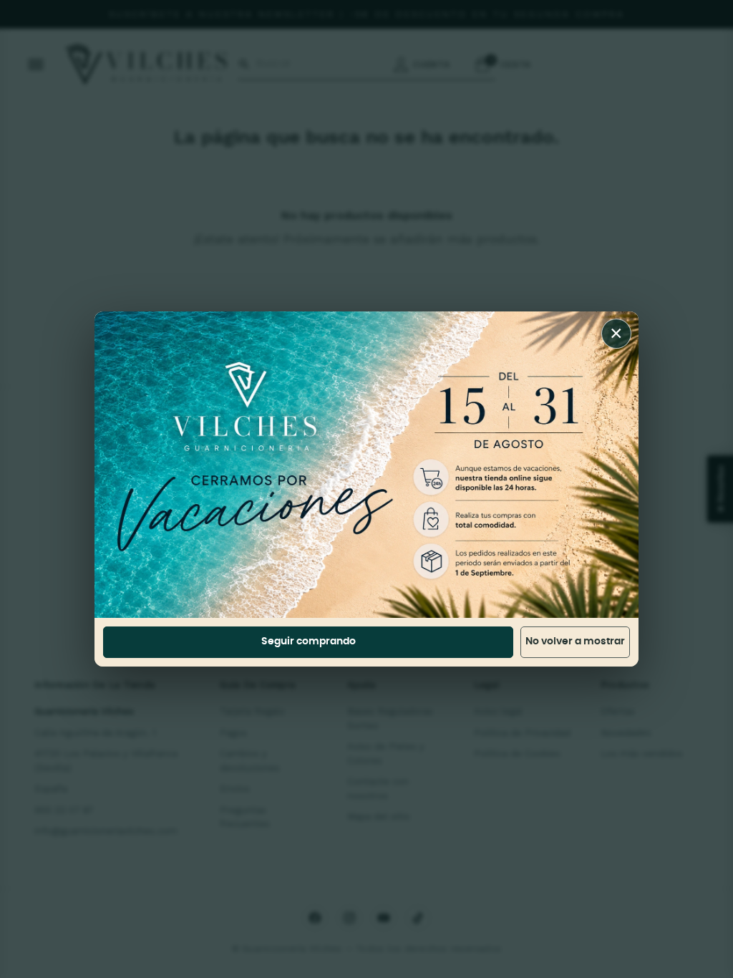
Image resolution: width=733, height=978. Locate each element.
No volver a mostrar (575, 641)
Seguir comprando (308, 641)
